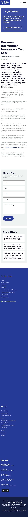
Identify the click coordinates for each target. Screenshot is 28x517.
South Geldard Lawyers (7, 56)
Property (3, 285)
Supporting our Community (8, 420)
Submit (8, 218)
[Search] (21, 2)
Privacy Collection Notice (8, 425)
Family (3, 280)
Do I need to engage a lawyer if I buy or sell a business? (13, 238)
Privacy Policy (4, 423)
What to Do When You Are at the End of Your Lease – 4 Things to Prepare (13, 256)
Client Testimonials (6, 415)
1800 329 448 (5, 484)
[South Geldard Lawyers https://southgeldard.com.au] (5, 2)
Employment (4, 294)
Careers (3, 418)
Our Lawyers (4, 413)
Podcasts (3, 433)
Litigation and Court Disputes (9, 290)
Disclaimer (4, 427)
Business (3, 287)
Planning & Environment (7, 292)
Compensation (5, 297)
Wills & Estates (5, 282)
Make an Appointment (13, 27)
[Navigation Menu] (24, 2)
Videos (3, 435)
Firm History (4, 411)
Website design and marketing (9, 510)
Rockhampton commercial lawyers (13, 147)
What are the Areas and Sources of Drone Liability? (13, 246)
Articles (3, 430)
